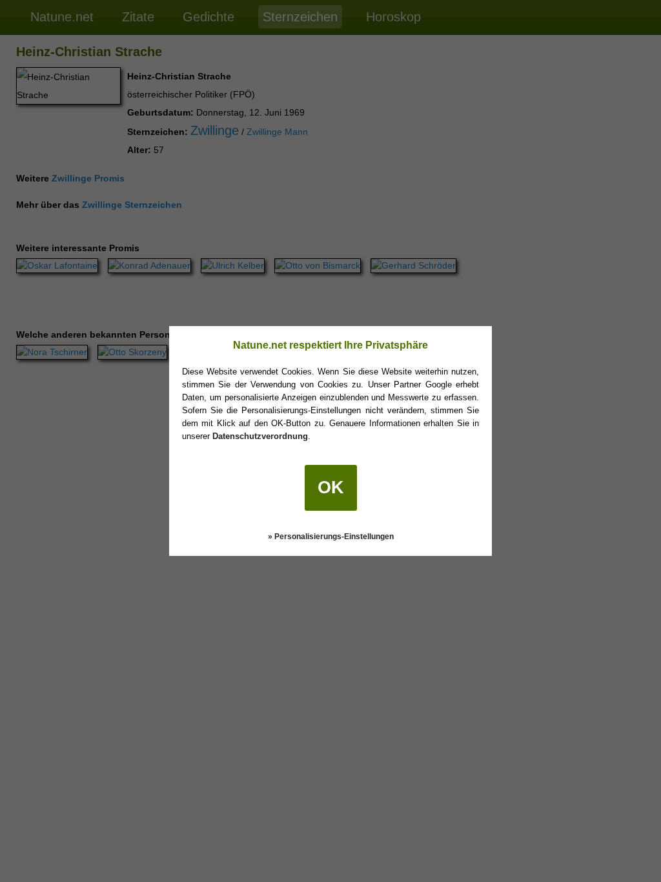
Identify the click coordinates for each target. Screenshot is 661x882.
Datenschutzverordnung (260, 436)
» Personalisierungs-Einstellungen (331, 536)
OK (331, 487)
